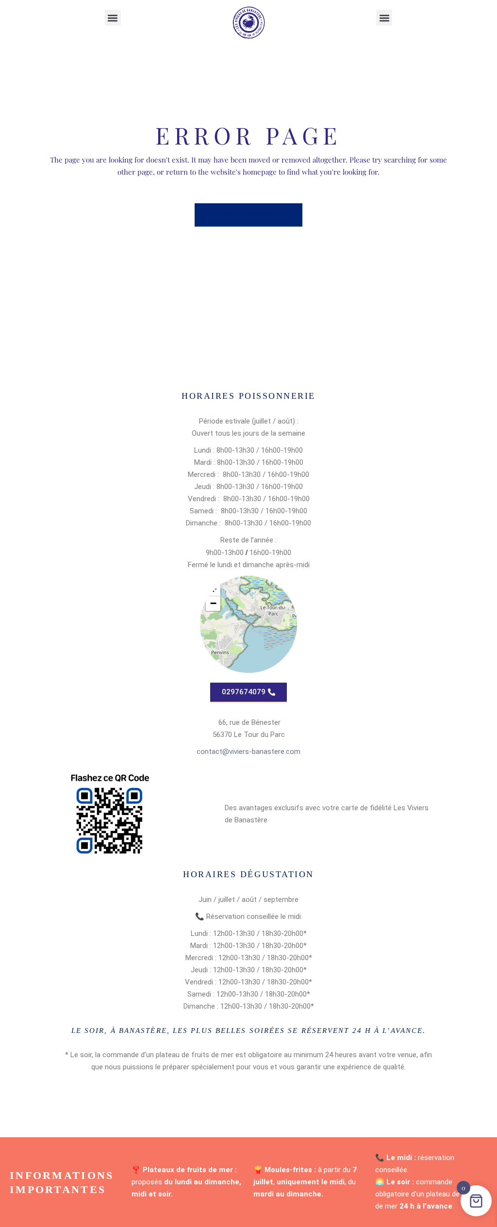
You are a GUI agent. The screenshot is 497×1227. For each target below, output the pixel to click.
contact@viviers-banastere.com (248, 751)
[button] (113, 18)
